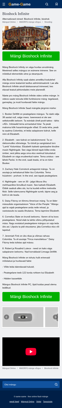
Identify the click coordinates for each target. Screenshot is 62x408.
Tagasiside (47, 402)
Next (55, 317)
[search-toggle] (46, 4)
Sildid (38, 402)
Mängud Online (27, 402)
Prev (6, 317)
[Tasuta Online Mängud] (19, 4)
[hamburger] (3, 4)
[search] (56, 384)
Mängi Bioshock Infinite (31, 56)
